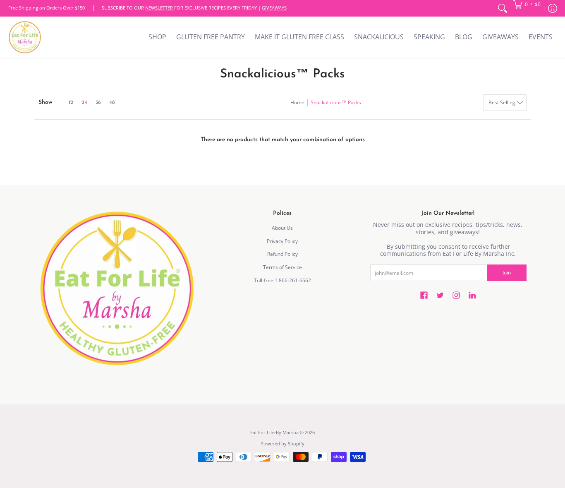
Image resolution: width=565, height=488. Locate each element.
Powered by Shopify (282, 444)
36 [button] (98, 102)
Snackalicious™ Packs (336, 102)
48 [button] (112, 102)
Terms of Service (282, 267)
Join (507, 272)
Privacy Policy (282, 241)
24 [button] (84, 102)
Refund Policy (282, 253)
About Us (282, 227)
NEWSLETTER (159, 8)
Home (297, 102)
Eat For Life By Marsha (274, 432)
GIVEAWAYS (274, 8)
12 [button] (71, 102)
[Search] (503, 8)
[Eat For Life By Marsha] (24, 37)
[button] (527, 3)
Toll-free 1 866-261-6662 (282, 280)
